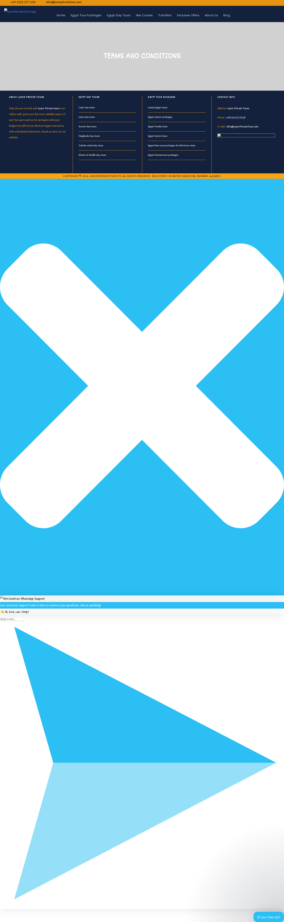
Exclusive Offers (188, 15)
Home (61, 15)
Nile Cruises (144, 15)
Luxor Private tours (49, 108)
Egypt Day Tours (119, 15)
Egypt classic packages (160, 117)
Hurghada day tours (89, 136)
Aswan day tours (88, 126)
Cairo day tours (87, 107)
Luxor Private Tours (238, 108)
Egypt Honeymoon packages (163, 155)
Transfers (165, 15)
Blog (226, 15)
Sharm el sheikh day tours (92, 155)
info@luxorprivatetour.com (64, 2)
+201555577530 (236, 117)
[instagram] (278, 2)
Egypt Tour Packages (86, 15)
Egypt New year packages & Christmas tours (172, 145)
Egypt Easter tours (158, 136)
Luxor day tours (87, 117)
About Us (211, 15)
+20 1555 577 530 (23, 2)
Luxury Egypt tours (158, 107)
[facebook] (271, 2)
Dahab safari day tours (91, 145)
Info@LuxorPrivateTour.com (242, 126)
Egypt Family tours (158, 126)
